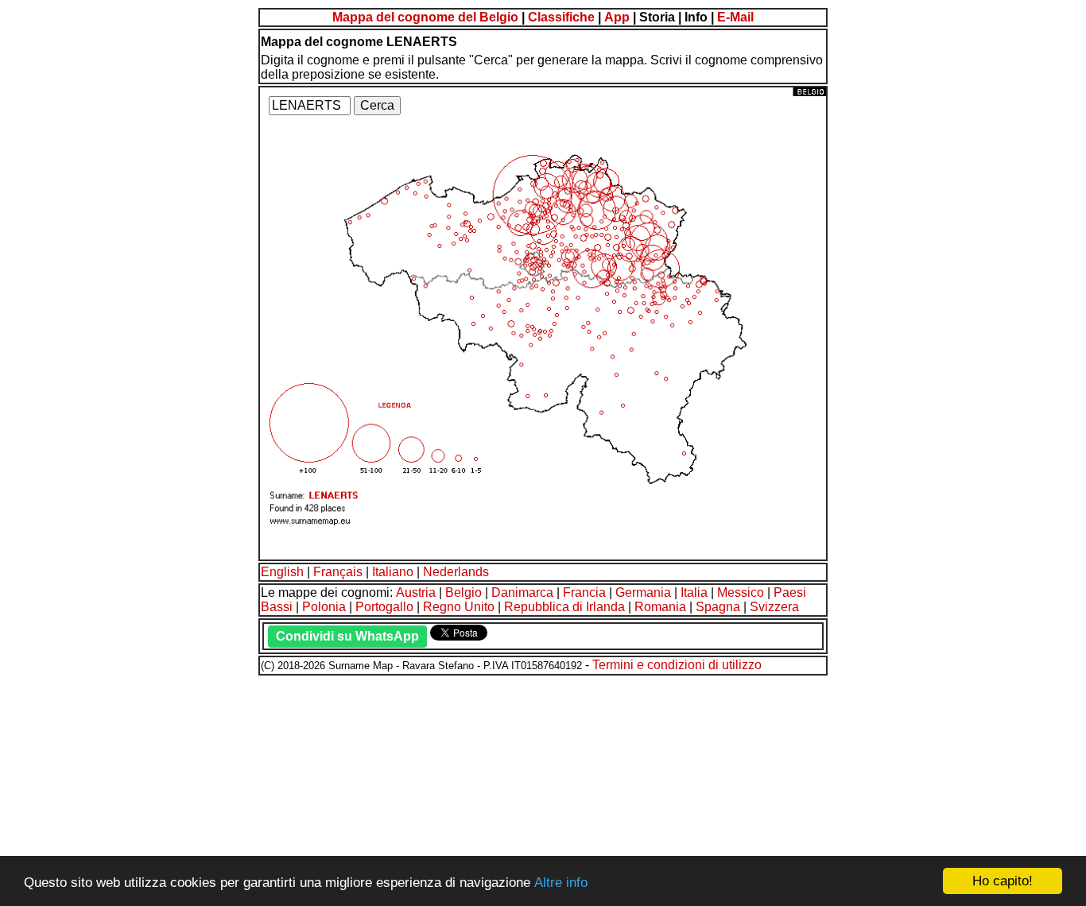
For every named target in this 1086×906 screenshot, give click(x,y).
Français (338, 572)
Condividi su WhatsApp (347, 636)
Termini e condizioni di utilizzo (677, 665)
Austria (416, 592)
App (617, 17)
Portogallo (384, 607)
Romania (660, 607)
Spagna (718, 607)
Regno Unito (459, 607)
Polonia (324, 607)
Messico (740, 592)
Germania (643, 592)
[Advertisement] (483, 788)
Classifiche (561, 17)
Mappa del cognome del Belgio (425, 17)
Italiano (392, 572)
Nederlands (456, 572)
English (282, 572)
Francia (584, 592)
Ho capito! (1002, 881)
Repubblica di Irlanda (564, 607)
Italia (694, 592)
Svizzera (774, 607)
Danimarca (522, 592)
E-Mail (735, 17)
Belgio (463, 592)
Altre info (561, 882)
